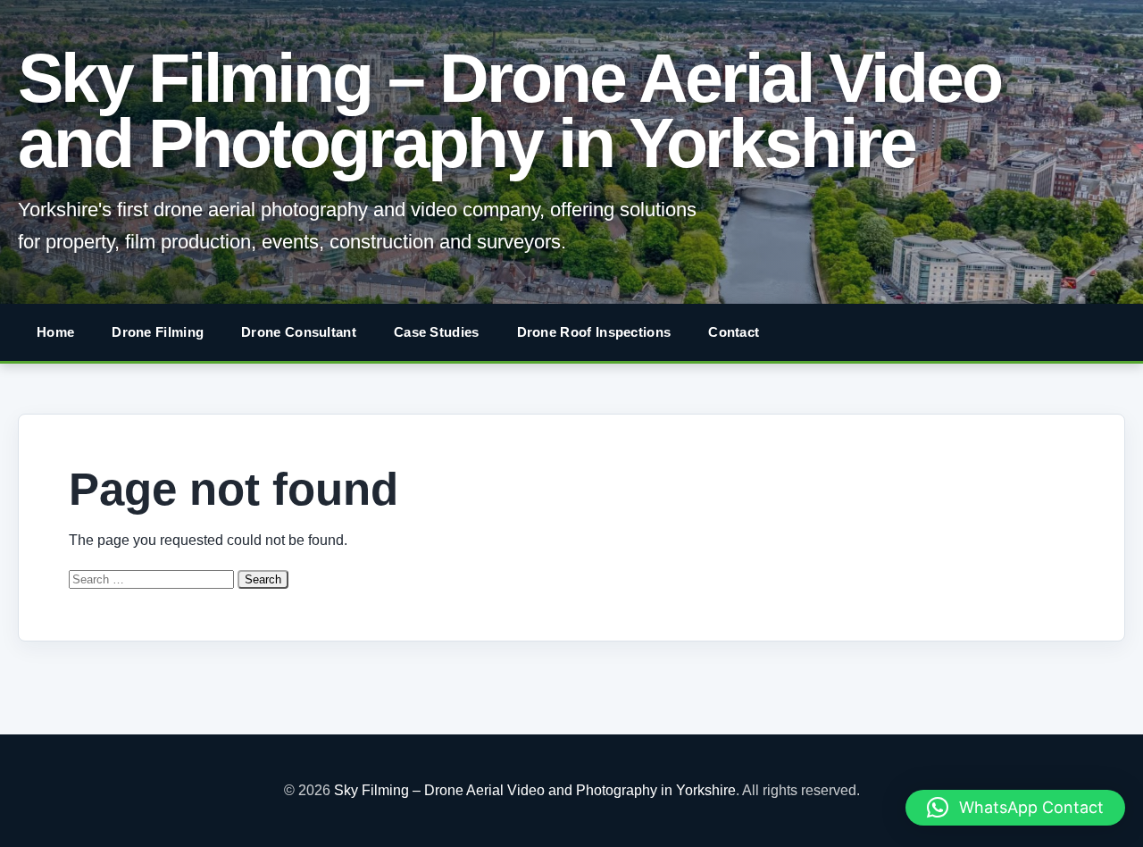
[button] (1015, 808)
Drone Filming (158, 332)
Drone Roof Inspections (594, 332)
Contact (733, 332)
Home (55, 332)
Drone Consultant (298, 332)
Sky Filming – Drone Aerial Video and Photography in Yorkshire (509, 110)
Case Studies (437, 332)
